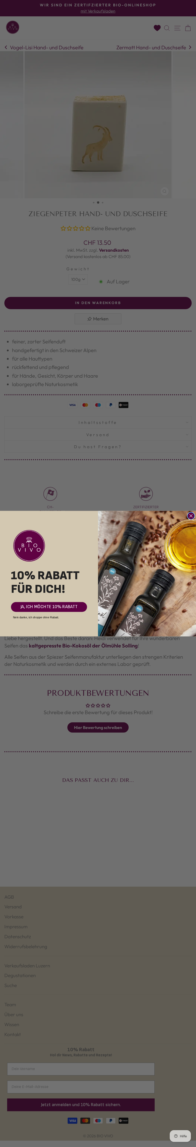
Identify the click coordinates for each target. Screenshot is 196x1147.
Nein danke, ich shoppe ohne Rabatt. (36, 617)
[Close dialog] (191, 515)
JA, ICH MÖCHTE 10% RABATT (49, 607)
